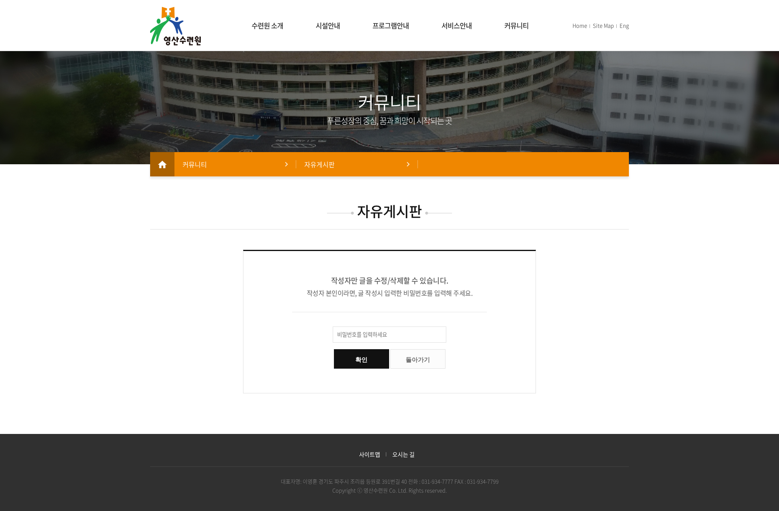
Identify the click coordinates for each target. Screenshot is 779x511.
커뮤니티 (516, 25)
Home (579, 25)
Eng (624, 25)
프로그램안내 (390, 25)
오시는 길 (403, 454)
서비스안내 (456, 25)
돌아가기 (418, 359)
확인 (361, 359)
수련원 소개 (267, 25)
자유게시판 (319, 164)
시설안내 (328, 25)
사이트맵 (369, 454)
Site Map (603, 25)
